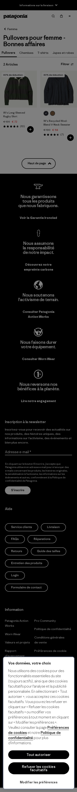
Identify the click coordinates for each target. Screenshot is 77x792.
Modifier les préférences (38, 782)
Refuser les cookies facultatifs (38, 768)
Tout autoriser (38, 754)
